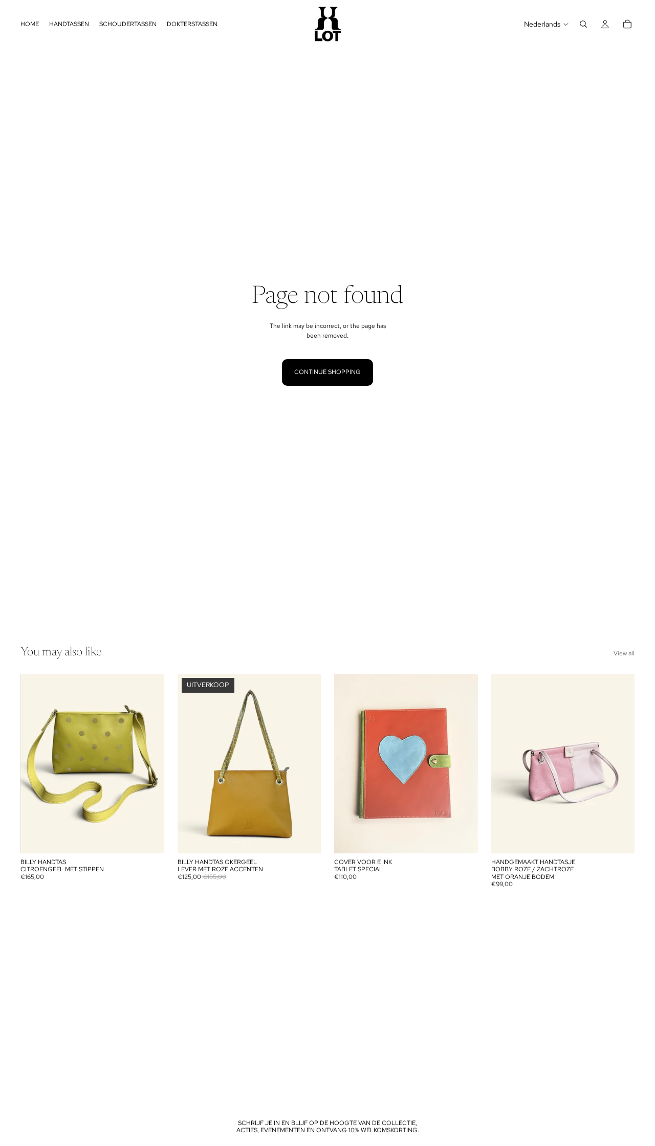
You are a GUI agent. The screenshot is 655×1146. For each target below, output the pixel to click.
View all (624, 653)
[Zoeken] (583, 24)
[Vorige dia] (35, 763)
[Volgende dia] (149, 763)
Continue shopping (327, 372)
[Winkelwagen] (627, 24)
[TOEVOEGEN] (148, 837)
